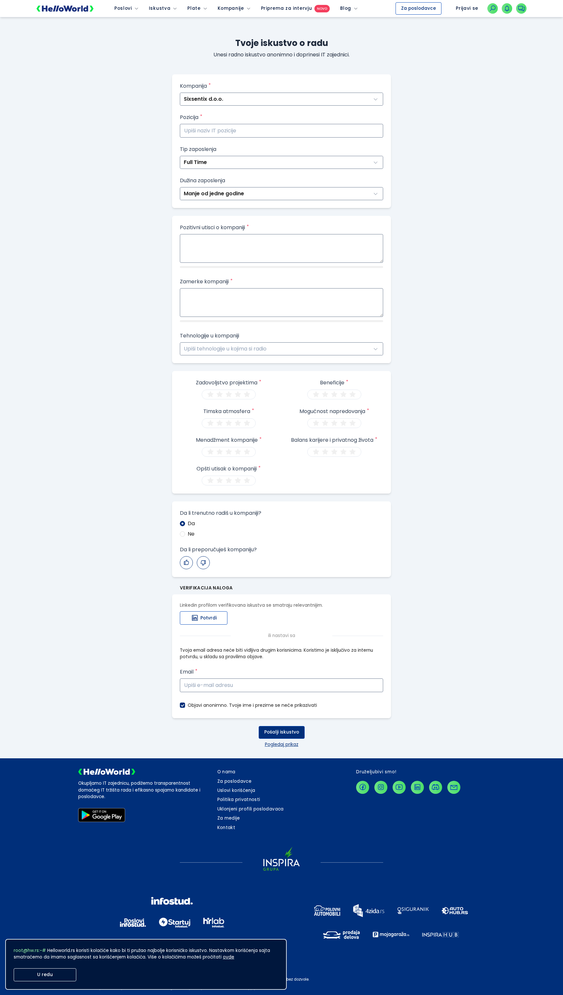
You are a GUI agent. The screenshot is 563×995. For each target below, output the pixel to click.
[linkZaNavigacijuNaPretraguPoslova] (492, 8)
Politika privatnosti (238, 799)
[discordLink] (435, 787)
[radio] (210, 394)
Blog (345, 8)
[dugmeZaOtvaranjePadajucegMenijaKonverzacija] (521, 8)
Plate (193, 8)
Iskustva (159, 8)
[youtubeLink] (399, 787)
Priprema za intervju (286, 8)
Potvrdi (208, 618)
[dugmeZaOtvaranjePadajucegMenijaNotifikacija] (507, 8)
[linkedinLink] (417, 787)
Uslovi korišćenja (236, 790)
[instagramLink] (380, 787)
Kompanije (231, 8)
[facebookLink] (362, 787)
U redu (45, 975)
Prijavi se (467, 8)
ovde (228, 957)
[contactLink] (453, 787)
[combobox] (184, 349)
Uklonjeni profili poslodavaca (250, 809)
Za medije (228, 818)
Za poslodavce (418, 8)
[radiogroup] (228, 394)
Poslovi (123, 8)
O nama (226, 772)
